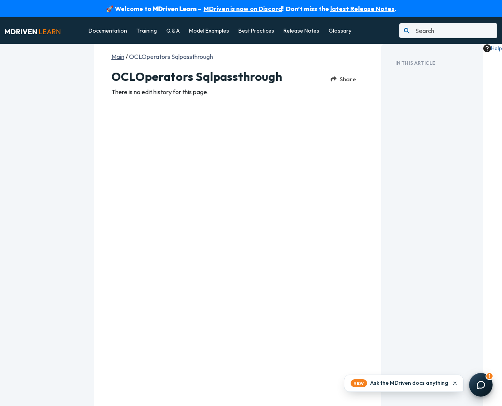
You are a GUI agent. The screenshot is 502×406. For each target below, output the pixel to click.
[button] (404, 383)
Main (117, 56)
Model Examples (209, 30)
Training (146, 30)
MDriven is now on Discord (243, 9)
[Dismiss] (454, 383)
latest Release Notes (362, 9)
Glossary (340, 30)
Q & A (173, 30)
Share (348, 79)
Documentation (108, 30)
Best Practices (256, 30)
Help (496, 48)
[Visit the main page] (32, 31)
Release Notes (301, 30)
